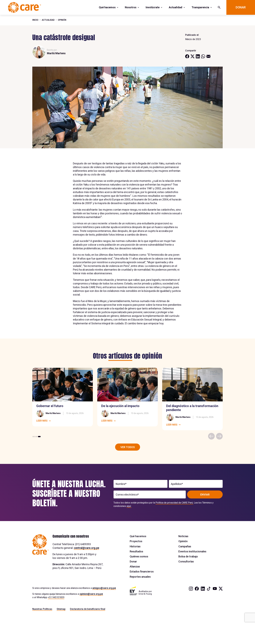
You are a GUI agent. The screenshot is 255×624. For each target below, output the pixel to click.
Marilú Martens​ (56, 53)
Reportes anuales (140, 576)
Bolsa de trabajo (188, 556)
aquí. (129, 506)
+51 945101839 (56, 597)
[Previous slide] (211, 436)
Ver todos (127, 447)
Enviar (205, 494)
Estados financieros (142, 571)
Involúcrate (153, 7)
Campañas (184, 546)
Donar (241, 7)
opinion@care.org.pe (91, 594)
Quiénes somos (139, 556)
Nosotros (130, 7)
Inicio (35, 20)
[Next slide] (219, 436)
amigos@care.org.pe (104, 588)
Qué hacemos (107, 7)
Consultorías (186, 561)
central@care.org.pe (86, 547)
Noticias (183, 536)
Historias (135, 546)
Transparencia (200, 7)
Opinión (62, 20)
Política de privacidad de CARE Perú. (174, 502)
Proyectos (136, 541)
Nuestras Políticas (42, 609)
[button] (33, 436)
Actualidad (175, 7)
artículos (120, 356)
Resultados (136, 551)
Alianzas (135, 566)
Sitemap (61, 609)
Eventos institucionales (192, 551)
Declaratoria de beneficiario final (87, 609)
